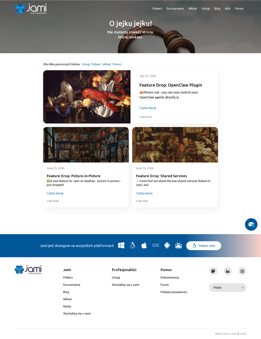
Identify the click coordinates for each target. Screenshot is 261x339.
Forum (239, 8)
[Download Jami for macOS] (144, 247)
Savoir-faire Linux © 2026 (230, 334)
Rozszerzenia (175, 8)
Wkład (193, 8)
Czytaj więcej (147, 107)
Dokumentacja (170, 277)
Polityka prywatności (174, 292)
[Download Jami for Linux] (132, 247)
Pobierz (157, 8)
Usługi (206, 8)
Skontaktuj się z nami (77, 313)
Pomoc (117, 64)
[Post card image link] (87, 96)
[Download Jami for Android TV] (178, 247)
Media (67, 306)
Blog (217, 8)
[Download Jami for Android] (167, 247)
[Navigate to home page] (31, 9)
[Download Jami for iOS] (156, 247)
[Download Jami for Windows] (121, 247)
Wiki (227, 8)
